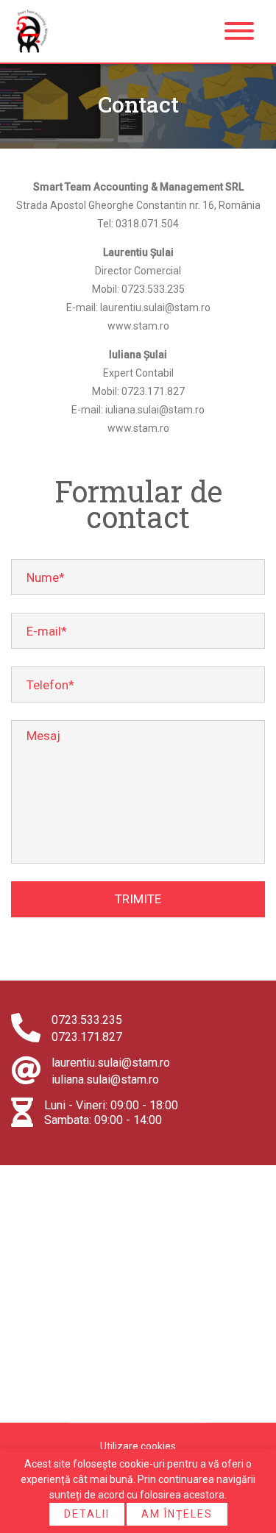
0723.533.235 (87, 1020)
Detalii (87, 1514)
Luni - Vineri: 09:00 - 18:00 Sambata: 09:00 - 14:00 (111, 1112)
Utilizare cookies (138, 1446)
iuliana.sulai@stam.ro (105, 1079)
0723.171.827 (87, 1037)
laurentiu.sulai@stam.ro (111, 1063)
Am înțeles (177, 1514)
